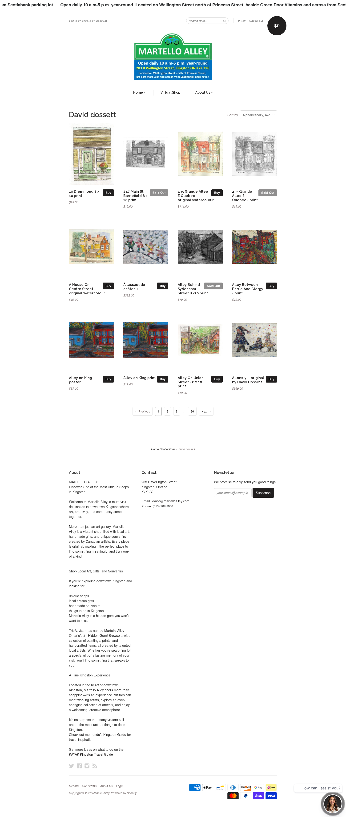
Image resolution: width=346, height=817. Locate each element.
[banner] (173, 56)
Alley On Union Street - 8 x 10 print (191, 382)
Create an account (94, 20)
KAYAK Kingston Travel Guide (91, 754)
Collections (168, 449)
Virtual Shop (170, 92)
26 (192, 411)
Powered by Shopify (123, 793)
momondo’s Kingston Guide (105, 734)
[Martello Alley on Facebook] (79, 765)
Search (74, 786)
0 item (242, 20)
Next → (206, 411)
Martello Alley (100, 793)
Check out (256, 20)
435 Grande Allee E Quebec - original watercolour (196, 195)
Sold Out (159, 192)
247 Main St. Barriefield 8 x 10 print (135, 195)
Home (138, 92)
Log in (73, 20)
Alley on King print (139, 378)
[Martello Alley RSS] (94, 765)
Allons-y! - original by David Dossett (248, 380)
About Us (203, 92)
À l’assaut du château (134, 287)
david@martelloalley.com (170, 501)
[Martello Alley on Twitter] (71, 765)
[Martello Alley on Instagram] (87, 765)
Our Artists (89, 786)
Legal (119, 786)
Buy (108, 192)
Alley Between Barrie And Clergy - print (247, 289)
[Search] (224, 20)
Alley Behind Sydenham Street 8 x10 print (193, 289)
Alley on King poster (80, 380)
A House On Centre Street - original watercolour (87, 289)
